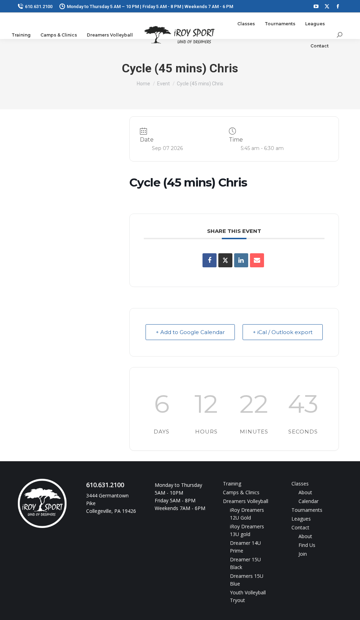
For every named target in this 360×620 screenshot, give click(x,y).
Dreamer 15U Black (245, 563)
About (305, 492)
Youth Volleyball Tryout (248, 596)
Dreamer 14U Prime (245, 547)
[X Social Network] (225, 260)
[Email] (257, 260)
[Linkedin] (241, 260)
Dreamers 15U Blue (246, 580)
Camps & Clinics (241, 492)
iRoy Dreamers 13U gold (247, 530)
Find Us (306, 545)
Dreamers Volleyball (245, 501)
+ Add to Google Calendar (190, 332)
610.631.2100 (38, 6)
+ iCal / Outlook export (283, 332)
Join (302, 553)
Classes (300, 483)
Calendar (308, 501)
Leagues (301, 518)
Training (232, 483)
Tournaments (306, 510)
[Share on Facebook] (209, 260)
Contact (300, 527)
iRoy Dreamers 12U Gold (247, 514)
